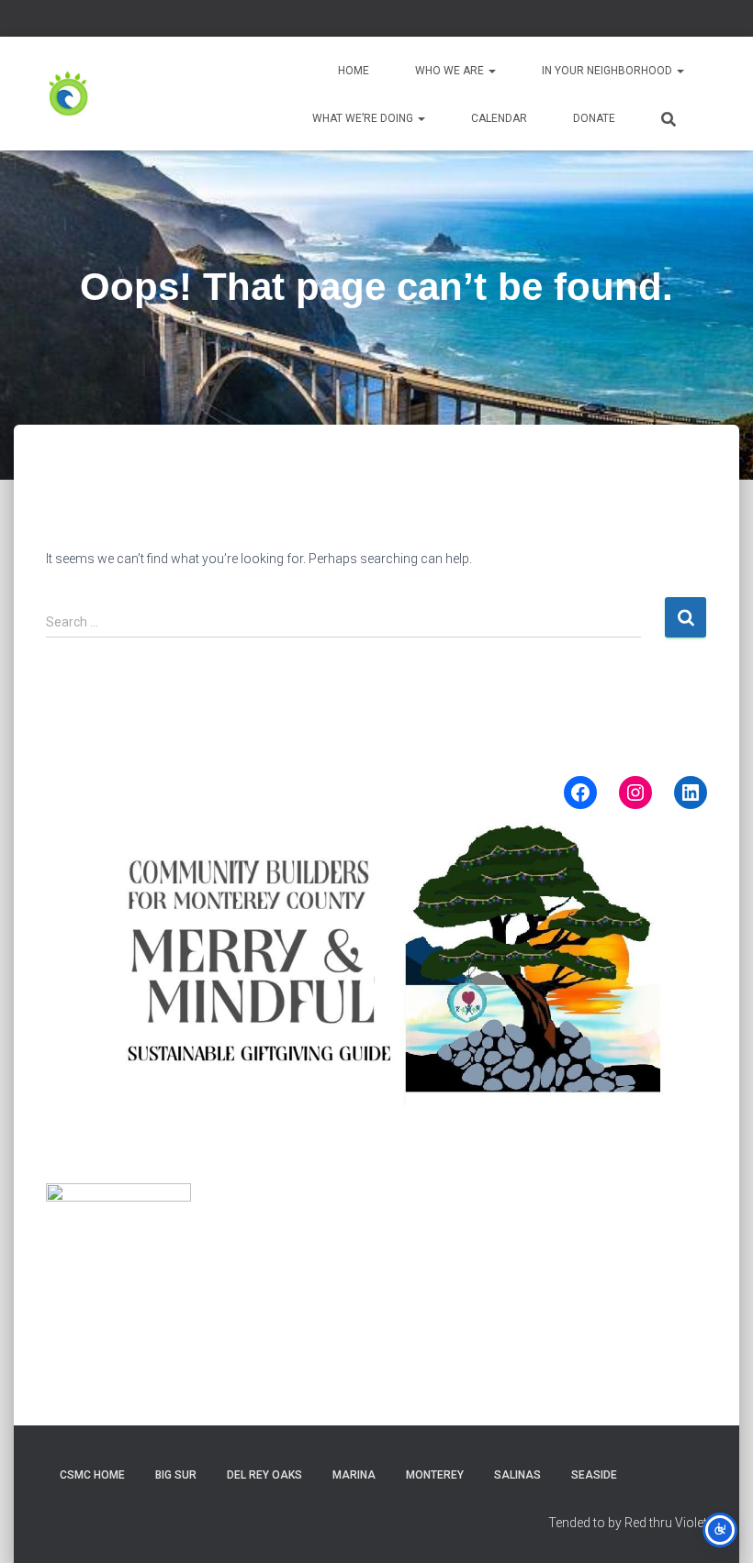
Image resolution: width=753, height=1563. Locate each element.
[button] (491, 70)
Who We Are (451, 70)
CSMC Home (92, 1475)
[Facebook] (580, 792)
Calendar (499, 118)
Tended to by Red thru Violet (627, 1522)
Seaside (594, 1475)
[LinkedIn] (690, 792)
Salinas (517, 1475)
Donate (594, 118)
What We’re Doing (364, 118)
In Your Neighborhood (608, 70)
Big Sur (176, 1475)
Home (353, 70)
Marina (354, 1475)
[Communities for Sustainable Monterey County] (69, 93)
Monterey (435, 1475)
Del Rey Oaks (264, 1475)
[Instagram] (635, 792)
